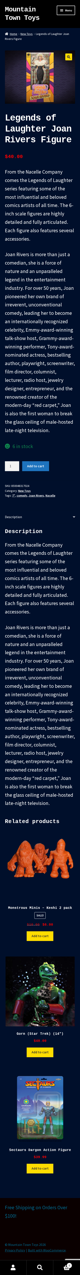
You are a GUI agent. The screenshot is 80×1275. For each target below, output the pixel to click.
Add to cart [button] (40, 936)
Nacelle (50, 495)
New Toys (26, 34)
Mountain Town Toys (22, 14)
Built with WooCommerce (47, 1250)
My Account (13, 1267)
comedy (22, 495)
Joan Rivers (36, 495)
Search (40, 1267)
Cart (61, 1264)
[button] (68, 56)
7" (13, 495)
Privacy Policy (15, 1250)
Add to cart (35, 466)
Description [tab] (13, 517)
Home (13, 34)
